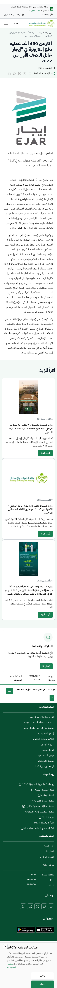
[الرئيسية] (42, 23)
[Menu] (16, 23)
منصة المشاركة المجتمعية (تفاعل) (40, 806)
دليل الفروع (49, 846)
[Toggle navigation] (6, 23)
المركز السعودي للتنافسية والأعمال (39, 828)
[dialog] (28, 965)
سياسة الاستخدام (46, 761)
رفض (42, 975)
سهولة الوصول (47, 744)
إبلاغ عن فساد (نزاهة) (44, 823)
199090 (31, 879)
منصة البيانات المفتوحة (44, 801)
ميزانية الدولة (48, 817)
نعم (9, 691)
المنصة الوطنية (47, 795)
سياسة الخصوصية (11, 965)
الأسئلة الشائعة (47, 857)
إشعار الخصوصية (46, 733)
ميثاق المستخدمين (46, 755)
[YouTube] (30, 906)
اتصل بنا (46, 666)
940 (33, 875)
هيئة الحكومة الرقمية (44, 790)
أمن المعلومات (48, 750)
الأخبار (42, 32)
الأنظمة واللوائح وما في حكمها (41, 717)
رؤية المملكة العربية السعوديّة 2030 (38, 784)
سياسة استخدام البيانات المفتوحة (39, 722)
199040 (31, 884)
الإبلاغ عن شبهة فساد (44, 766)
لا (52, 697)
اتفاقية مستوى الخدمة (43, 739)
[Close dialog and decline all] (5, 946)
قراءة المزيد (45, 453)
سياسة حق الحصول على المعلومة (39, 728)
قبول (42, 984)
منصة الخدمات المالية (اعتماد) (40, 812)
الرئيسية (49, 32)
